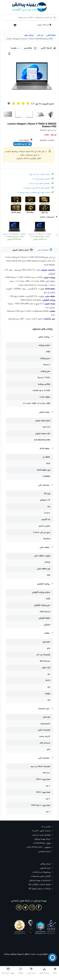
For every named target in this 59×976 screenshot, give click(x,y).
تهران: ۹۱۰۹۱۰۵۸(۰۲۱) (42, 843)
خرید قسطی (45, 868)
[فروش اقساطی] (21, 209)
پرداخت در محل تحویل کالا (39, 888)
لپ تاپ (40, 35)
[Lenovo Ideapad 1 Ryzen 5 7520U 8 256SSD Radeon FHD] (51, 114)
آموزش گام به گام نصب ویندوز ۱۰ (36, 188)
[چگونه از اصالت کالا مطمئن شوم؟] (21, 200)
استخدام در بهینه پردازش (40, 880)
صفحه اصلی (51, 35)
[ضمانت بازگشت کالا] (35, 209)
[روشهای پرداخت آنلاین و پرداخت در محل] (35, 200)
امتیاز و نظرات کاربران (20, 250)
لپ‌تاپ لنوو (29, 35)
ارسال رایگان (45, 864)
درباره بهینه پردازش (42, 839)
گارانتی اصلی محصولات (41, 876)
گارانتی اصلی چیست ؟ (41, 179)
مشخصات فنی (43, 250)
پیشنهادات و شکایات (41, 872)
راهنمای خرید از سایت (41, 835)
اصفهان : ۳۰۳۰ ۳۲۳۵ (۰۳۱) (39, 847)
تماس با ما (46, 826)
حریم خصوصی (44, 851)
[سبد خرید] (14, 25)
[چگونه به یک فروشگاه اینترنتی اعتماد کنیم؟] (49, 209)
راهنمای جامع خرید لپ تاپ (39, 183)
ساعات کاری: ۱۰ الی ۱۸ (41, 830)
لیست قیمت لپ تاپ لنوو (40, 174)
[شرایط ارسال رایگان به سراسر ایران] (49, 200)
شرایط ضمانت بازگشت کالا (39, 884)
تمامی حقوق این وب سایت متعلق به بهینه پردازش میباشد (29, 954)
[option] (51, 114)
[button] (44, 971)
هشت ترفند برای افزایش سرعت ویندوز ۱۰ (34, 192)
